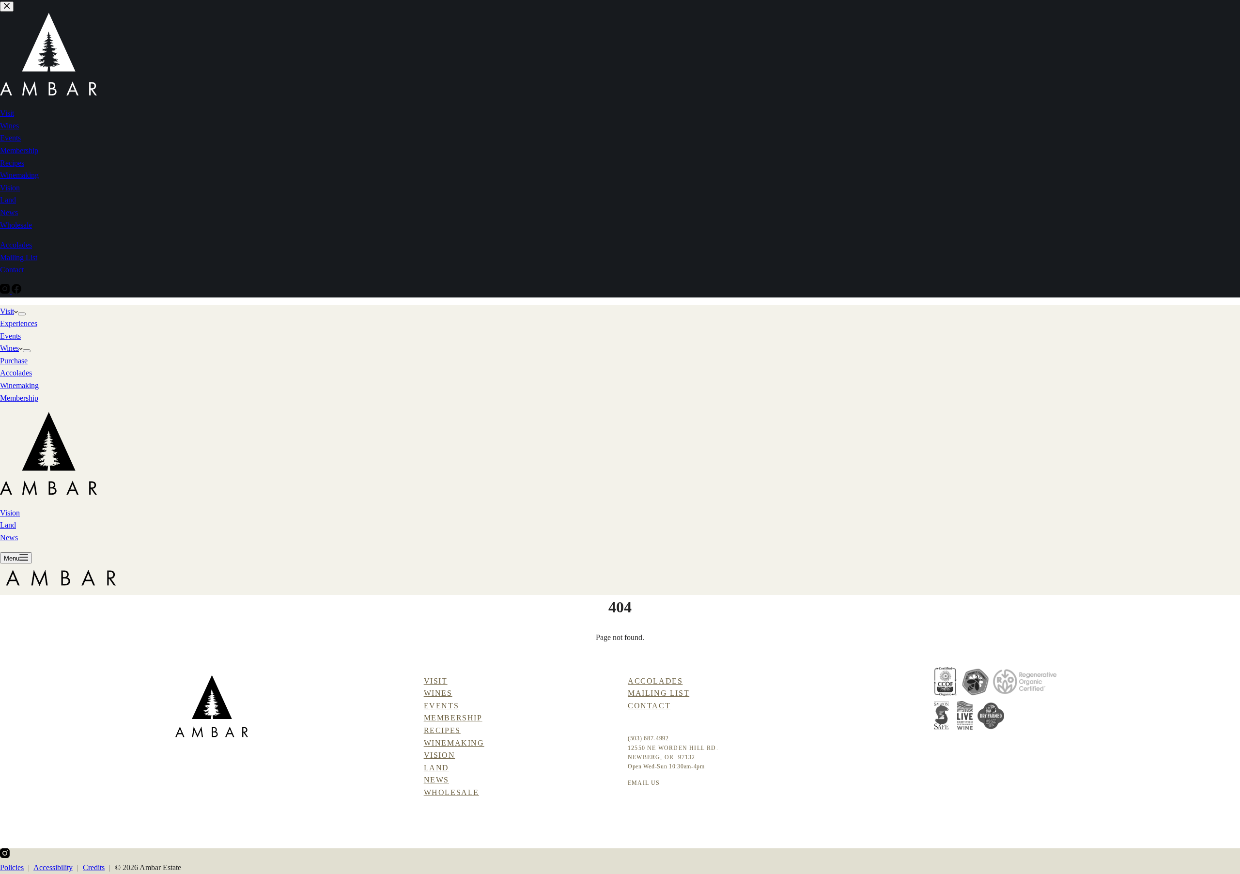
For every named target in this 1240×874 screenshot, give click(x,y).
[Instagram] (5, 855)
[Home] (212, 706)
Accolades (16, 373)
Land (8, 525)
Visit (7, 311)
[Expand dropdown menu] (22, 313)
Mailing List (658, 693)
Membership (19, 398)
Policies (12, 867)
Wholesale (451, 792)
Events (10, 336)
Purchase (14, 361)
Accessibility (53, 867)
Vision (10, 513)
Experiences (18, 323)
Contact (649, 706)
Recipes (442, 730)
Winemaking (19, 385)
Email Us (644, 783)
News (9, 537)
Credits (94, 867)
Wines (9, 348)
